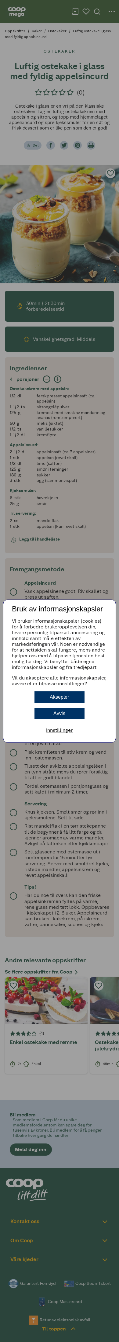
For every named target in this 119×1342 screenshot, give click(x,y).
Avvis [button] (59, 713)
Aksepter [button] (59, 697)
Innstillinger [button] (59, 730)
